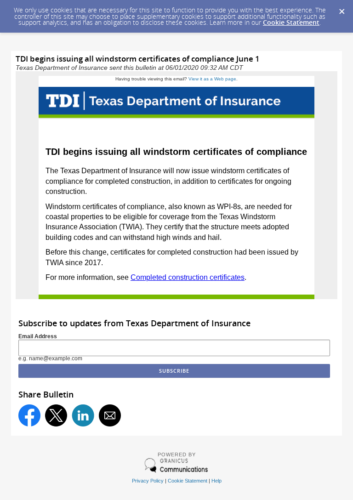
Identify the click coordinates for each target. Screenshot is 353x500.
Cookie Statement (291, 22)
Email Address (37, 336)
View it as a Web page (212, 78)
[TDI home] (176, 121)
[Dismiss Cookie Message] (341, 8)
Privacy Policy (148, 480)
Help (216, 480)
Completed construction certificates (188, 277)
